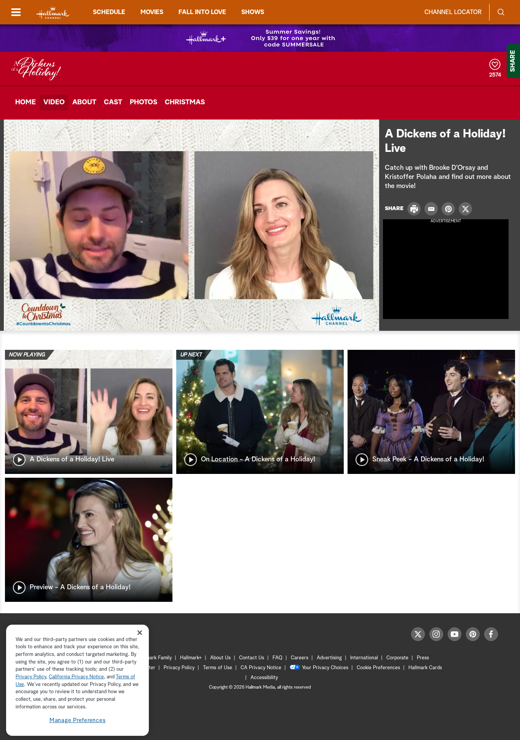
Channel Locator (453, 12)
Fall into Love (202, 12)
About (84, 102)
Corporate (397, 657)
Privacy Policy (179, 667)
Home (25, 102)
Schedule (109, 12)
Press (423, 657)
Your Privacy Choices (325, 667)
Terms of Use (217, 667)
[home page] (53, 12)
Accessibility (264, 677)
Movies (151, 12)
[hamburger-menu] (16, 12)
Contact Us (251, 657)
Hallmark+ (191, 657)
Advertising (329, 657)
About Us (220, 657)
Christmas (185, 102)
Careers (299, 657)
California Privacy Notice (76, 677)
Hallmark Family (154, 657)
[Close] (139, 632)
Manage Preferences (77, 721)
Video (54, 102)
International (364, 657)
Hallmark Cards (425, 667)
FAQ (277, 657)
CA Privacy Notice (261, 667)
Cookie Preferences (378, 667)
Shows (252, 12)
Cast (113, 102)
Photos (143, 102)
